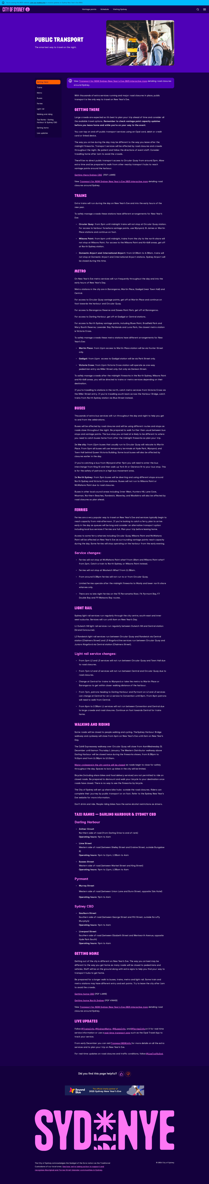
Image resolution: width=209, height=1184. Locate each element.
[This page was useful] (121, 1074)
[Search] (198, 9)
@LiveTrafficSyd (154, 1053)
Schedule (105, 9)
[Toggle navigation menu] (204, 9)
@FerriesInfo (138, 1028)
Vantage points (89, 9)
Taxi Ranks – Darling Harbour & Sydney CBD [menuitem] (47, 120)
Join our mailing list (38, 3)
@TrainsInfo (87, 1028)
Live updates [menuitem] (42, 133)
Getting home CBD (84, 994)
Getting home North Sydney (89, 1000)
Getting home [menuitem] (43, 128)
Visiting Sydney (120, 9)
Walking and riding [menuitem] (45, 114)
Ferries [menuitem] (40, 103)
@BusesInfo (119, 1028)
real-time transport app (117, 1032)
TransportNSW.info (121, 1043)
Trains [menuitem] (39, 87)
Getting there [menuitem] (43, 82)
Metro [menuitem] (40, 93)
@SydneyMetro (103, 1028)
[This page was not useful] (128, 1074)
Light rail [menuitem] (41, 109)
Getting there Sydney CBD (88, 175)
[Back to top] (203, 1178)
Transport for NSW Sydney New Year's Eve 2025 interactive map (113, 81)
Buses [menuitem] (40, 98)
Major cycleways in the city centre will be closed (100, 764)
